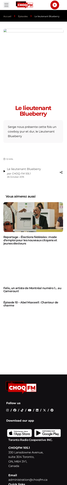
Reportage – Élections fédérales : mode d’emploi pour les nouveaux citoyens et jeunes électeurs (30, 240)
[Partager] (61, 172)
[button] (6, 4)
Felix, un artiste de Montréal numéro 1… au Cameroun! (32, 289)
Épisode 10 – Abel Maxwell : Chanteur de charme (30, 304)
